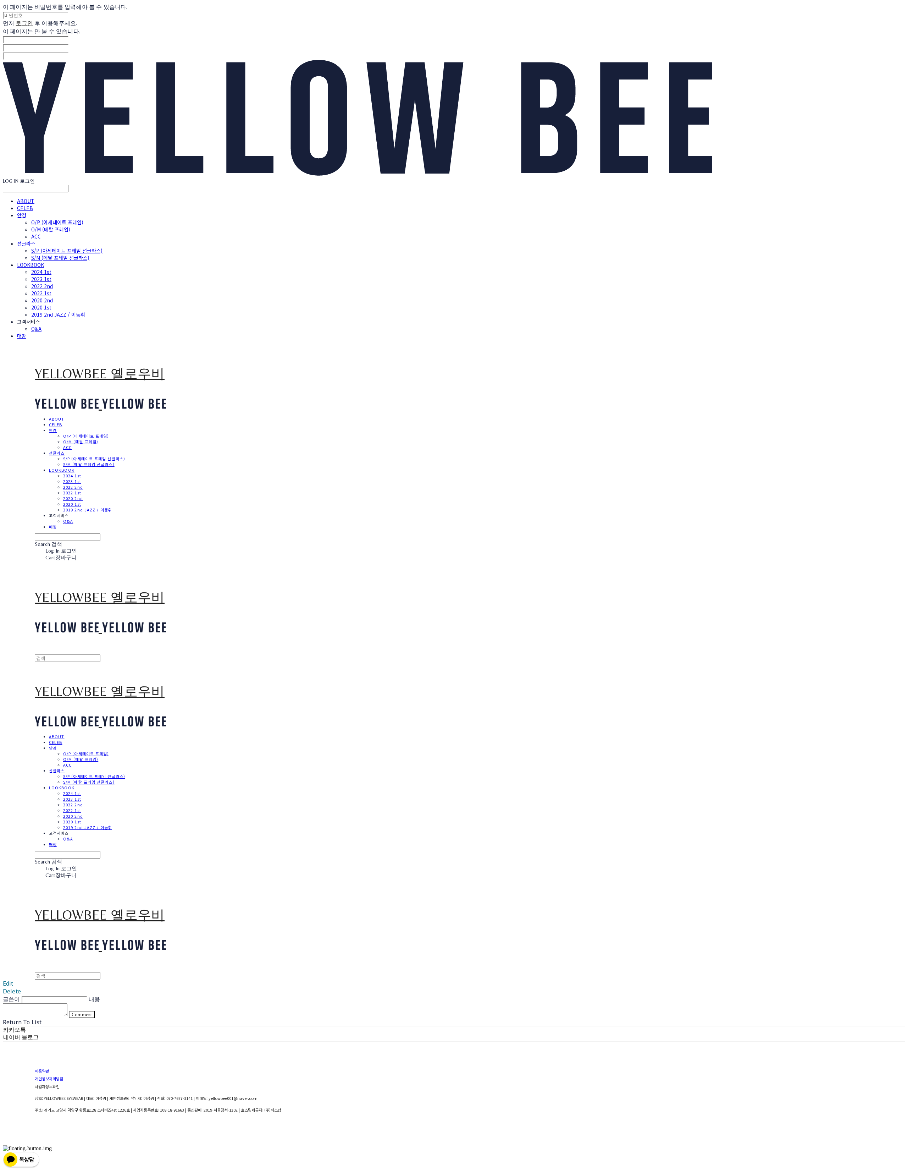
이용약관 (42, 1071)
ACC (36, 236)
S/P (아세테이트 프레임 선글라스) (67, 250)
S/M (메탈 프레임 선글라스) (60, 257)
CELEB (25, 208)
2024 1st (41, 271)
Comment (82, 1014)
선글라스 (26, 243)
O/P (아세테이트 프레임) (57, 222)
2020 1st (41, 307)
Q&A (36, 328)
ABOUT (25, 200)
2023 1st (41, 279)
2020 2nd (42, 300)
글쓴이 (11, 999)
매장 (21, 335)
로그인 (24, 23)
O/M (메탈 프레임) (50, 229)
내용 (94, 999)
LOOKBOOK (30, 264)
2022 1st (41, 293)
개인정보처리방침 (49, 1078)
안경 (21, 215)
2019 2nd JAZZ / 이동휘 (58, 314)
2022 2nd (42, 286)
